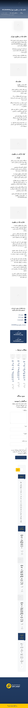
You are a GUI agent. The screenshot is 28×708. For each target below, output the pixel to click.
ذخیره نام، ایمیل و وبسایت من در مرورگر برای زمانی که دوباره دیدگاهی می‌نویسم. (19, 451)
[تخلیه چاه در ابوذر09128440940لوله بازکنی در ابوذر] (20, 560)
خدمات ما (21, 499)
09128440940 (10, 692)
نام (25, 426)
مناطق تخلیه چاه (20, 319)
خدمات (25, 45)
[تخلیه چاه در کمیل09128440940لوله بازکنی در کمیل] (20, 597)
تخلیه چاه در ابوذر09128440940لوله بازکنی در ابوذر (21, 574)
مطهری (17, 36)
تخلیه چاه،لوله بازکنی (21, 488)
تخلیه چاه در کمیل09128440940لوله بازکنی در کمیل (21, 612)
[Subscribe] (22, 667)
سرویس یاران (21, 314)
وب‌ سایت (24, 441)
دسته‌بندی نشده (21, 507)
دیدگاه (25, 410)
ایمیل (25, 433)
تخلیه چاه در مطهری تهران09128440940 (19, 324)
